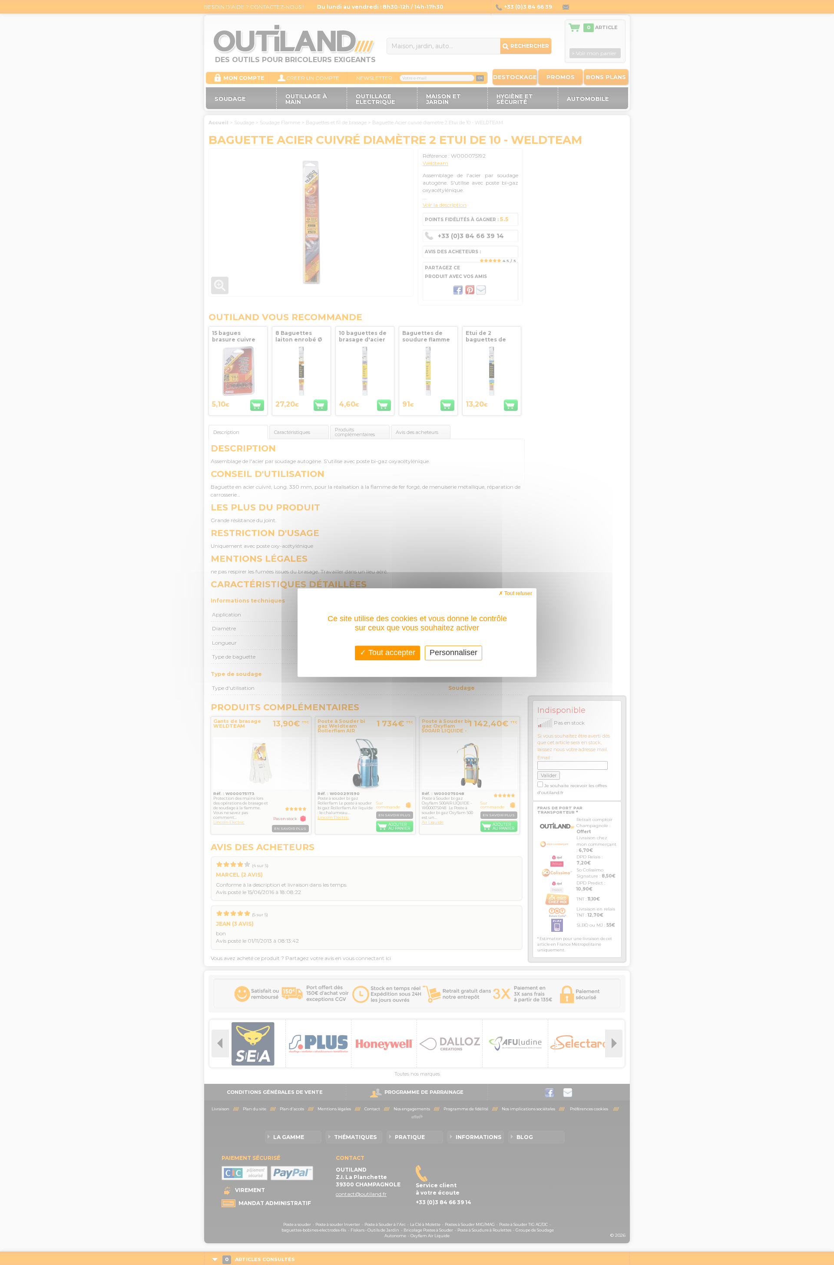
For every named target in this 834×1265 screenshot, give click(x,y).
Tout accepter (390, 652)
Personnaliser (453, 652)
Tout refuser (517, 593)
